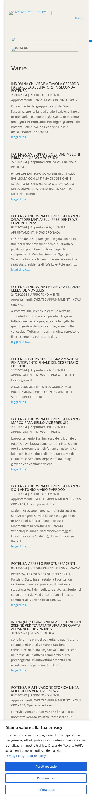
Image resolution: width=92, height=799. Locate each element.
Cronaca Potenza (42, 568)
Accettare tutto (46, 766)
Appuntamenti (21, 100)
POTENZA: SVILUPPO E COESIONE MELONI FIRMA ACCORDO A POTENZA (45, 156)
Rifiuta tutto (46, 790)
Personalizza (46, 778)
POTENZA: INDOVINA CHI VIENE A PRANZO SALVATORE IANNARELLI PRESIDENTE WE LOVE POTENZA (45, 219)
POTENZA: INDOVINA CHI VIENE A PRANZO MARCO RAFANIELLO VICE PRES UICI (45, 421)
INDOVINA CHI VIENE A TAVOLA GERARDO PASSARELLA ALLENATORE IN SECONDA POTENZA (45, 87)
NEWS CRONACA (56, 100)
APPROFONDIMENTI (44, 95)
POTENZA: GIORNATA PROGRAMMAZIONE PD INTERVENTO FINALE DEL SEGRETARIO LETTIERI (45, 362)
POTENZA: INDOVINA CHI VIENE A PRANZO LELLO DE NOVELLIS (45, 288)
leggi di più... (20, 137)
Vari (52, 504)
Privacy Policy (14, 756)
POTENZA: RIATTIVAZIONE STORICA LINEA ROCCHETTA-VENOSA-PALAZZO (45, 689)
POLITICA (17, 167)
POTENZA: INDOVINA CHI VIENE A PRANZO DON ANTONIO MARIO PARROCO (45, 488)
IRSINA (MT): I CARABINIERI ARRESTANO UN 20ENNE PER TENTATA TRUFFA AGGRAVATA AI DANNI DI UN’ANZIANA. (46, 625)
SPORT (74, 100)
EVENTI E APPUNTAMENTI (52, 299)
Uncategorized (21, 380)
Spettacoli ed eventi (41, 705)
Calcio (38, 100)
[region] (46, 759)
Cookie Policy (36, 756)
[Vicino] (87, 724)
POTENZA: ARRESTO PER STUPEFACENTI (43, 563)
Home (79, 18)
